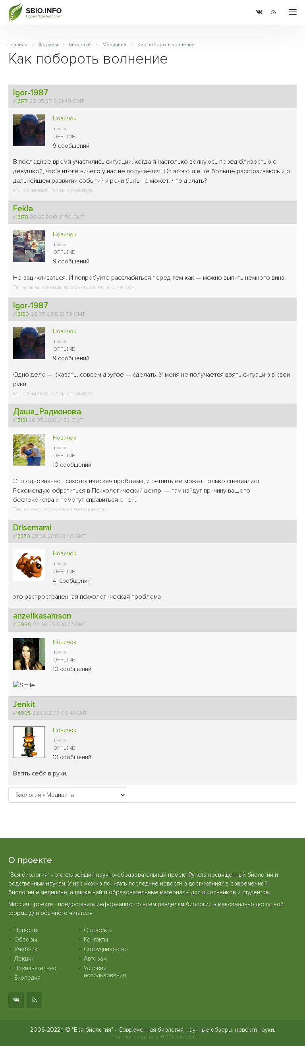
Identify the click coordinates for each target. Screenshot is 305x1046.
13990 (23, 624)
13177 (22, 101)
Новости (25, 930)
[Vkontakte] (259, 12)
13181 (21, 420)
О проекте (98, 930)
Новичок (65, 118)
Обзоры (25, 939)
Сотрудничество (106, 949)
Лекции (24, 958)
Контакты (96, 939)
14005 (23, 713)
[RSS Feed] (273, 12)
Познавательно (35, 968)
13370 (23, 536)
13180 (22, 314)
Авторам (95, 958)
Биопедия (27, 977)
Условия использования (105, 972)
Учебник (26, 949)
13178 (22, 217)
